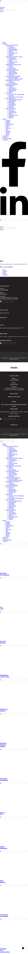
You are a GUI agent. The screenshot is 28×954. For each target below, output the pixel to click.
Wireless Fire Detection (4, 710)
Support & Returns (7, 138)
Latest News (6, 135)
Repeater (11, 55)
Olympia (8, 125)
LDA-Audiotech (9, 124)
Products (5, 43)
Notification (11, 54)
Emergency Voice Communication (16, 94)
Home (4, 42)
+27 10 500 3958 (4, 290)
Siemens (8, 130)
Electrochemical (12, 90)
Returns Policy (17, 327)
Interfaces (11, 51)
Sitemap (5, 273)
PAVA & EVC (9, 93)
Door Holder (11, 102)
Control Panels (12, 47)
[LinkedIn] (0, 320)
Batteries (11, 65)
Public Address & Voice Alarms (16, 97)
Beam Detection (12, 100)
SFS (7, 129)
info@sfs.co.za (3, 293)
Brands (4, 119)
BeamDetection (2, 881)
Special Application (10, 98)
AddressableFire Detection (4, 779)
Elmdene (8, 121)
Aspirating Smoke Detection (15, 99)
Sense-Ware (8, 128)
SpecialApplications (3, 847)
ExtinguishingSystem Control (4, 676)
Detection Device (13, 112)
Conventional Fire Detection (12, 69)
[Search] (14, 10)
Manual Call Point (13, 73)
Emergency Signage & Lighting (13, 76)
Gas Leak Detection (10, 85)
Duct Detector (12, 103)
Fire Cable (11, 67)
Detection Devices (13, 49)
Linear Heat (11, 107)
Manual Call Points (13, 52)
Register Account (3, 312)
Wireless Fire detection (11, 108)
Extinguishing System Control (12, 80)
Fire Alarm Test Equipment (12, 84)
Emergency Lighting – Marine (15, 78)
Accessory (11, 46)
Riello (7, 126)
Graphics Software (13, 50)
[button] (1, 8)
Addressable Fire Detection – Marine (14, 56)
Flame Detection (12, 104)
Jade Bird (8, 123)
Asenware (8, 120)
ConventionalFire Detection (4, 915)
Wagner (7, 134)
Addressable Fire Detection (12, 45)
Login (8, 312)
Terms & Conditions (10, 327)
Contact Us (5, 139)
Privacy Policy (3, 327)
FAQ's (4, 272)
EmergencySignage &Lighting (3, 744)
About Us (5, 137)
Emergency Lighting (13, 77)
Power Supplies (12, 68)
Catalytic (11, 86)
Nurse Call (11, 95)
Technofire (8, 132)
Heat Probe (11, 106)
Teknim (7, 133)
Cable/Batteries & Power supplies (13, 64)
